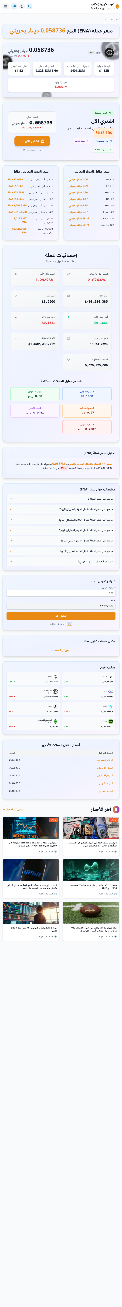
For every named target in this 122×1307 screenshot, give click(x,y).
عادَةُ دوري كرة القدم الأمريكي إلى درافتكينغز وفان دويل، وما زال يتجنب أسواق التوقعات (94, 929)
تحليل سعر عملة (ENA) (99, 453)
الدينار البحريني (108, 587)
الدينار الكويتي (106, 783)
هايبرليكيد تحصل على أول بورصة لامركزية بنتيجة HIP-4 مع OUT (94, 887)
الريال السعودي (105, 760)
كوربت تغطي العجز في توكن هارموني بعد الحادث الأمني (33, 929)
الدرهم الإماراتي (105, 775)
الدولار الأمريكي (105, 767)
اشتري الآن (32, 141)
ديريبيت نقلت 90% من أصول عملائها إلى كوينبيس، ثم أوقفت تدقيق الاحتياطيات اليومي (92, 844)
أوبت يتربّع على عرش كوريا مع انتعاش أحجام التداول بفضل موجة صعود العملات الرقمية (32, 887)
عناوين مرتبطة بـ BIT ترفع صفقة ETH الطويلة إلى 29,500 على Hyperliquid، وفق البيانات (33, 844)
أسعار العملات (113, 19)
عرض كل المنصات (61, 650)
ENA (113, 600)
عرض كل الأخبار (14, 809)
